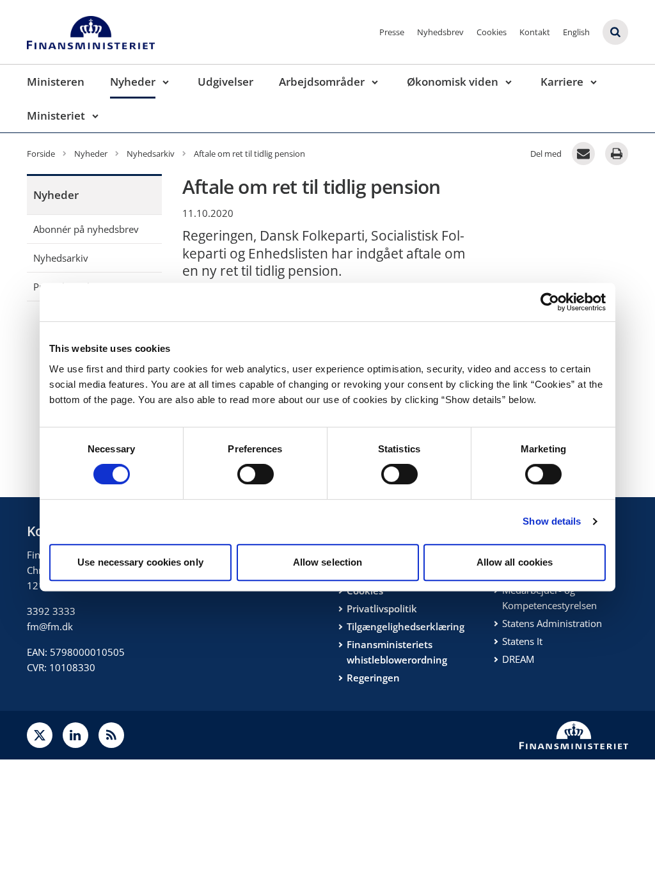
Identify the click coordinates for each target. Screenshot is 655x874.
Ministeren (55, 81)
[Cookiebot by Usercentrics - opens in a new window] (550, 302)
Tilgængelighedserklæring (405, 626)
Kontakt (534, 32)
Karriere (562, 81)
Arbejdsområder (322, 81)
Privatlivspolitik (382, 608)
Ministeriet (56, 115)
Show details (552, 521)
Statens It (522, 641)
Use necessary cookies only (140, 562)
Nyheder (132, 81)
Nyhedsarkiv (60, 257)
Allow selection (328, 562)
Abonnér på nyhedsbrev (86, 229)
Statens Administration (552, 623)
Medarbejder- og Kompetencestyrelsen (549, 598)
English (576, 32)
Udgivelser (225, 81)
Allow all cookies (515, 562)
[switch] (255, 474)
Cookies (492, 32)
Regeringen (373, 677)
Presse (391, 32)
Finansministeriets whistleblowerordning (397, 652)
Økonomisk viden (452, 81)
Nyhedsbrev (440, 32)
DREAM (518, 659)
